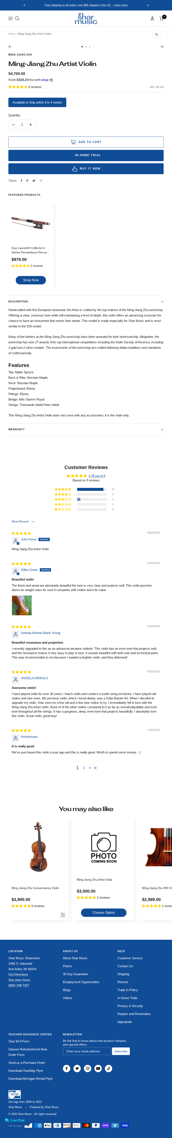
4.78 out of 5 (97, 476)
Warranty (16, 429)
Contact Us (125, 966)
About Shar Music (75, 958)
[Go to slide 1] (82, 46)
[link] (86, 18)
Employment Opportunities (81, 982)
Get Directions (18, 974)
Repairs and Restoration (134, 1014)
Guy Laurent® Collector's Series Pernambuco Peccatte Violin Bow (31, 250)
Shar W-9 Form (19, 1041)
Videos (67, 998)
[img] (21, 533)
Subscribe (121, 1051)
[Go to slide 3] (89, 46)
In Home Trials (127, 998)
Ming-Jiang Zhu (20, 54)
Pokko (67, 966)
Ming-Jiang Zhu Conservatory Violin (35, 888)
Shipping (123, 974)
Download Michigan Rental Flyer (30, 1078)
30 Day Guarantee (75, 974)
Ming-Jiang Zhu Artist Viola (94, 879)
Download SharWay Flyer (25, 1070)
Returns (122, 982)
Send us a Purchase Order (26, 1062)
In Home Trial (87, 155)
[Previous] (10, 46)
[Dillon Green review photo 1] (22, 605)
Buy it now (90, 168)
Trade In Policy (127, 990)
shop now (31, 280)
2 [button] (84, 768)
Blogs (67, 990)
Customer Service (129, 958)
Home (12, 33)
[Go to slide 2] (86, 46)
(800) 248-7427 (18, 985)
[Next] (162, 46)
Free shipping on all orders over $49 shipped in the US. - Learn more (86, 5)
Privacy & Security (130, 1006)
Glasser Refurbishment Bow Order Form (27, 1051)
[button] (17, 18)
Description (18, 301)
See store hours (19, 980)
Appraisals (124, 1022)
